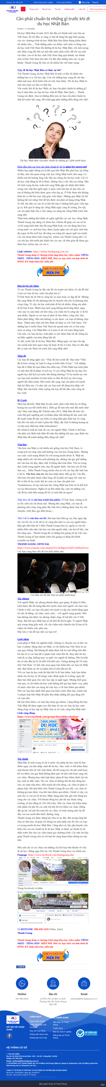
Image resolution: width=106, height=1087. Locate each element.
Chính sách (35, 1016)
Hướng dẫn (70, 9)
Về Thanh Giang (61, 1017)
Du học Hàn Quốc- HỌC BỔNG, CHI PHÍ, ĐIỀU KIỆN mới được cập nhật (31, 1077)
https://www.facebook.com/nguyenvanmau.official (44, 891)
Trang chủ (33, 9)
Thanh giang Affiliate (64, 2)
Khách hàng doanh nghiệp (43, 2)
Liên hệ (82, 9)
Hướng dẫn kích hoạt (38, 1037)
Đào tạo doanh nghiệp (62, 1031)
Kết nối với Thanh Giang (15, 1028)
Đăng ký (95, 2)
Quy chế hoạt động (37, 1030)
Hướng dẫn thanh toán (39, 1034)
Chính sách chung (37, 1021)
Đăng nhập (86, 2)
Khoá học (46, 9)
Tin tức (58, 9)
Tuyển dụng (58, 1028)
